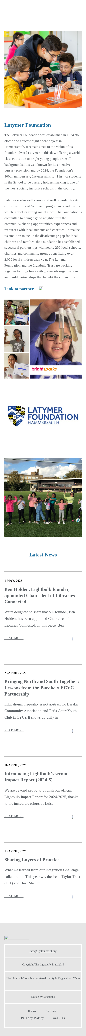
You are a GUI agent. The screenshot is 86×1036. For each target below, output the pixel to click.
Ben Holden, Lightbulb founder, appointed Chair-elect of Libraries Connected (39, 595)
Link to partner (19, 288)
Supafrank (49, 996)
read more (14, 638)
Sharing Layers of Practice (32, 859)
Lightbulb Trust (26, 14)
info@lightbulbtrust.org (43, 951)
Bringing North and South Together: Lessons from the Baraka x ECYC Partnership (41, 687)
